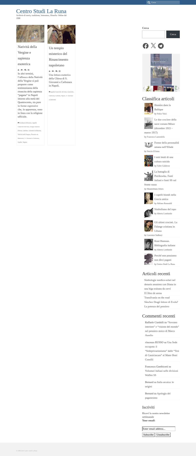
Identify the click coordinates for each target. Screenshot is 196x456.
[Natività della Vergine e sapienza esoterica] (30, 33)
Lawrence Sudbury (154, 235)
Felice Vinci (162, 114)
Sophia (20, 142)
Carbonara (52, 96)
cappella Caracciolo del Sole (58, 92)
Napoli (63, 96)
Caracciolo (70, 92)
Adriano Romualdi (164, 203)
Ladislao (25, 130)
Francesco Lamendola (156, 137)
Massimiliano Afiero (155, 189)
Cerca (145, 28)
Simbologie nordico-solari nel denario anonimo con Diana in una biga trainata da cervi (160, 284)
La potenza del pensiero (156, 306)
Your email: (148, 420)
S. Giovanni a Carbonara (32, 138)
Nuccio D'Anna (153, 151)
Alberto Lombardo (164, 213)
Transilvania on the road (157, 297)
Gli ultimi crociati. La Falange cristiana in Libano (165, 226)
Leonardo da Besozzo (35, 130)
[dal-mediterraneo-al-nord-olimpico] (172, 88)
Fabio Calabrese (163, 166)
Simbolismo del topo (165, 209)
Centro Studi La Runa (41, 11)
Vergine (25, 142)
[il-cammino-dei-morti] (161, 88)
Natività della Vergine (24, 134)
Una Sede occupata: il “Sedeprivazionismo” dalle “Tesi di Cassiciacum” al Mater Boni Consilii (162, 351)
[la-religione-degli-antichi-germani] (151, 88)
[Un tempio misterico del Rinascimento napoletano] (61, 34)
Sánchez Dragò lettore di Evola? (161, 302)
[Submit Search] (148, 2)
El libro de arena (153, 293)
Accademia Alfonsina (25, 123)
